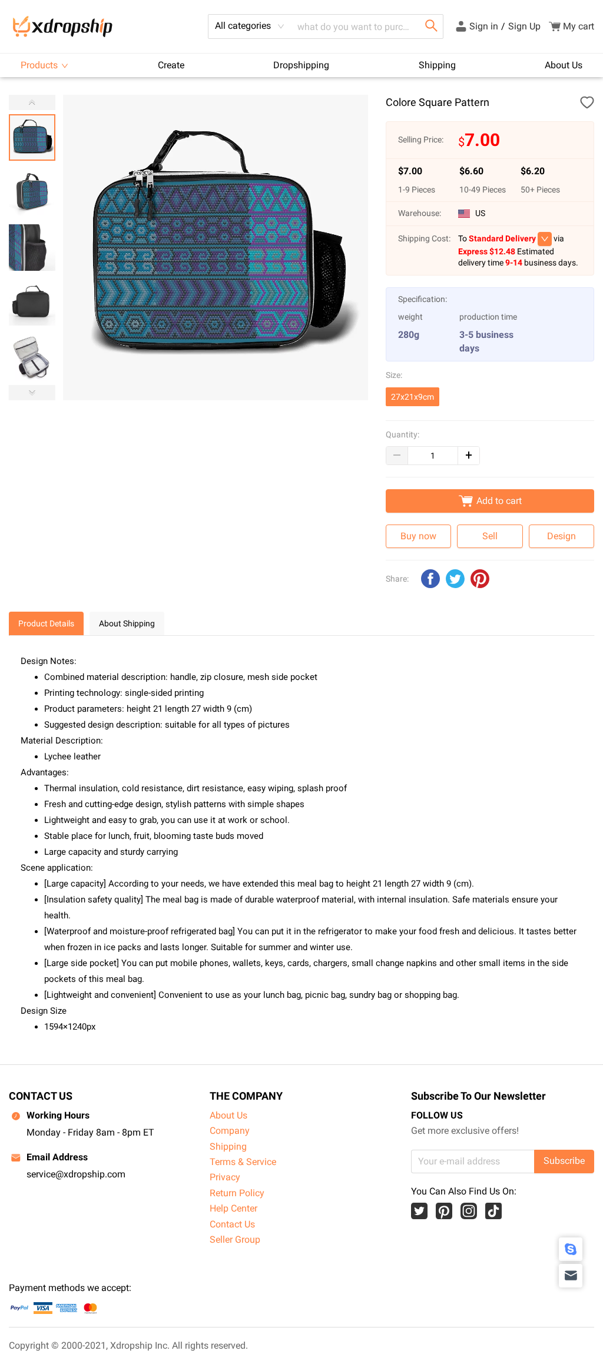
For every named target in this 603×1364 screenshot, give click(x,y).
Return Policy (237, 1193)
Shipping (437, 65)
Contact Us (232, 1224)
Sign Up (524, 26)
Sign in (483, 26)
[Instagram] (468, 1211)
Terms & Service (243, 1161)
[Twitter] (419, 1211)
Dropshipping (301, 65)
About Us (563, 65)
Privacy (225, 1177)
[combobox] (249, 26)
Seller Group (235, 1239)
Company (230, 1130)
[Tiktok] (493, 1211)
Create (171, 65)
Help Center (233, 1208)
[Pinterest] (444, 1211)
